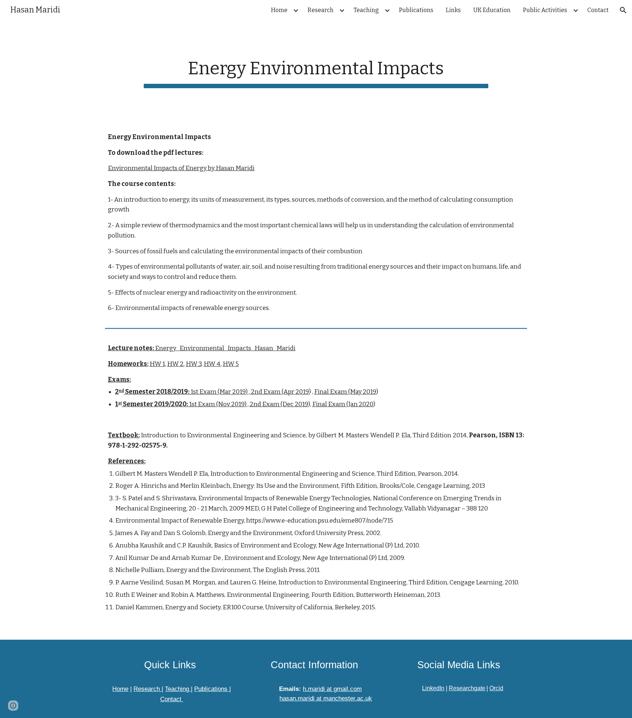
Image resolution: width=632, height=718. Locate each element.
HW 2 (175, 364)
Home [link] (279, 10)
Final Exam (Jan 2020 (342, 404)
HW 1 (157, 364)
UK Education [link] (492, 10)
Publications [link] (416, 10)
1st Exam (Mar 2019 (218, 392)
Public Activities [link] (545, 10)
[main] (316, 70)
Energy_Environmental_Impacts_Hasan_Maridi (225, 348)
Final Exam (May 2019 (345, 392)
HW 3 (194, 364)
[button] (623, 10)
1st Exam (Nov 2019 (217, 404)
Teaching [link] (366, 10)
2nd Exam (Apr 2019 (280, 392)
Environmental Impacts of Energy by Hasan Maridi (181, 168)
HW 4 (212, 364)
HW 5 (231, 364)
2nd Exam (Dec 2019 (279, 404)
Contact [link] (598, 10)
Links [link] (453, 10)
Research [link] (321, 10)
